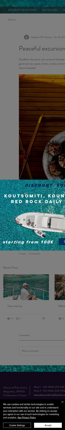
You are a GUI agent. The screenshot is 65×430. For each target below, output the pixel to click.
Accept (48, 425)
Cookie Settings (17, 425)
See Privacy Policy (27, 417)
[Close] (60, 404)
